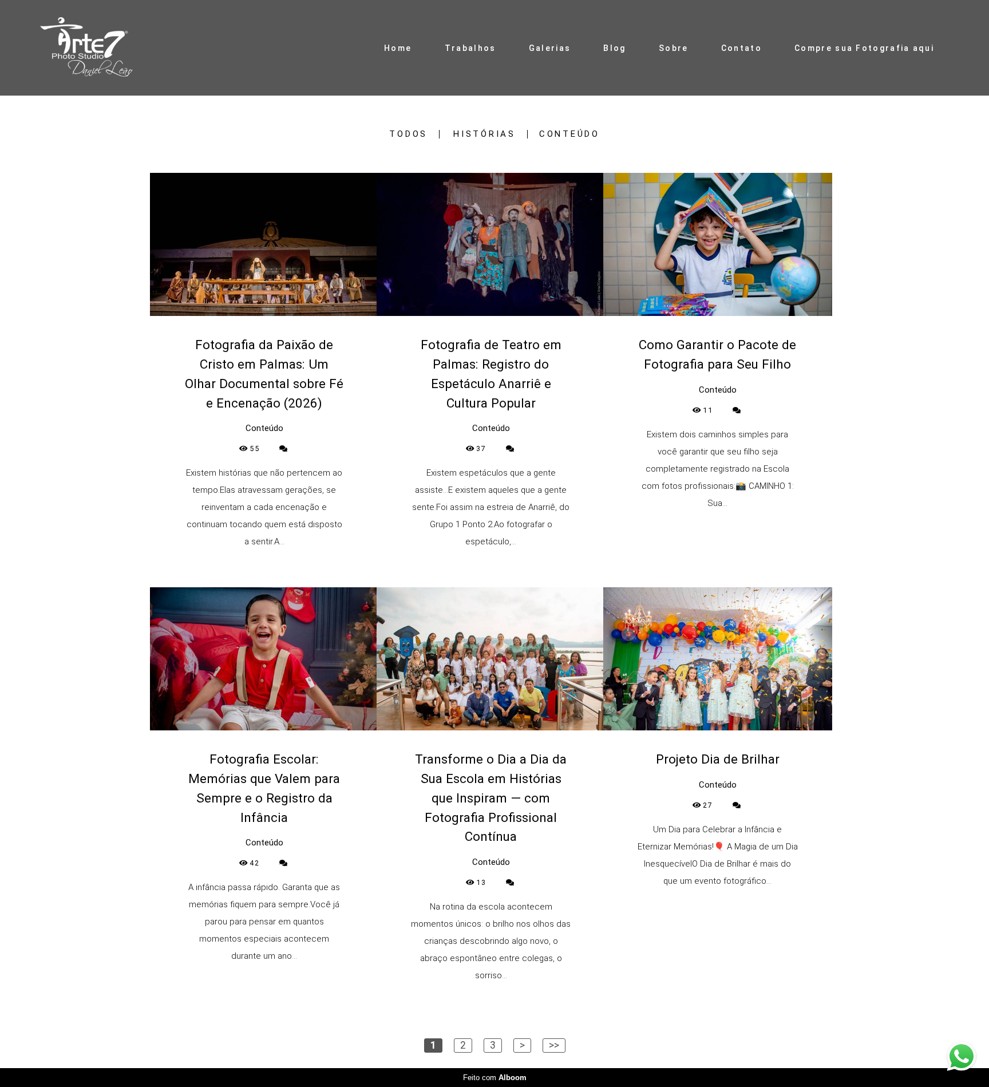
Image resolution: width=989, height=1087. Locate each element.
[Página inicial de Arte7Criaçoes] (98, 47)
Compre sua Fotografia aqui (864, 48)
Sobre (674, 48)
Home (398, 48)
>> (554, 1045)
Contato (741, 48)
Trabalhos (470, 48)
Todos (408, 134)
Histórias (484, 134)
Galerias (550, 48)
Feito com (495, 1077)
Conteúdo (569, 134)
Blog (614, 48)
